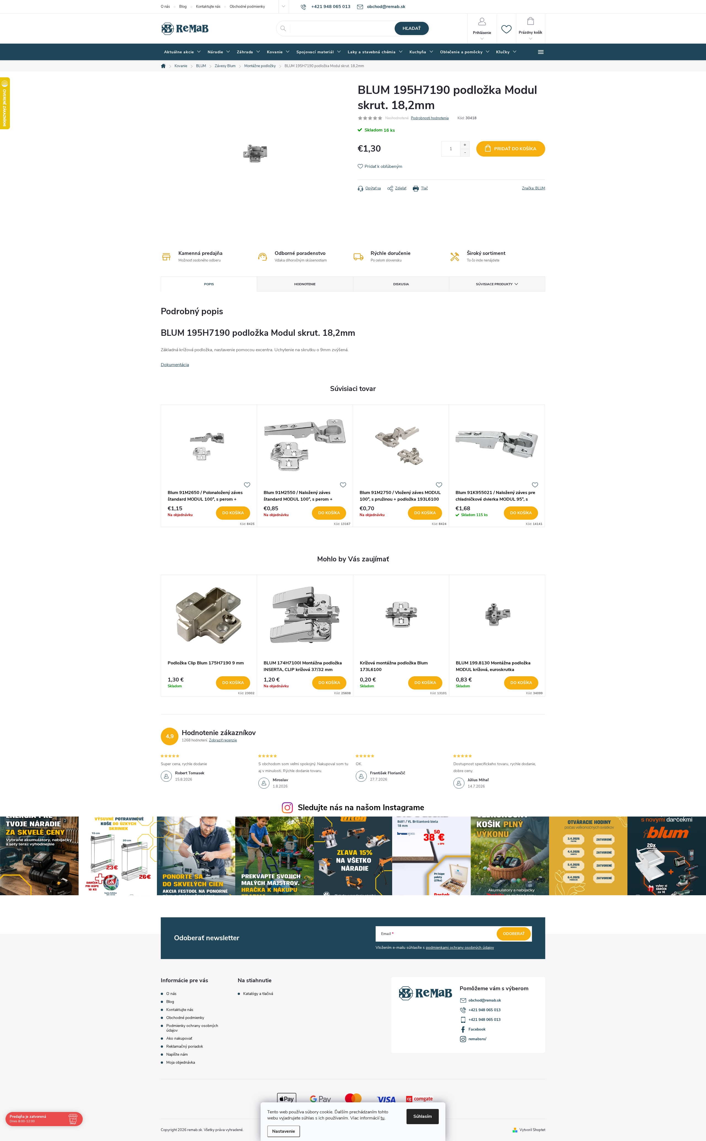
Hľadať (412, 28)
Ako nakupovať (179, 1038)
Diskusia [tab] (401, 284)
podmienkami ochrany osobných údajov (460, 947)
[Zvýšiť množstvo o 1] (464, 145)
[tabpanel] (209, 466)
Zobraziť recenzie (223, 740)
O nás (165, 6)
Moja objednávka (180, 1062)
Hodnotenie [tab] (304, 284)
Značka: (533, 188)
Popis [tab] (209, 284)
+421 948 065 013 (485, 1010)
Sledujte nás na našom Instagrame (361, 807)
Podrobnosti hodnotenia (430, 118)
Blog (183, 6)
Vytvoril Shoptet (532, 1129)
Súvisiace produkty (494, 284)
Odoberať (514, 933)
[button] (209, 683)
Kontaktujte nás (208, 6)
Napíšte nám (177, 1054)
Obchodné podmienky (247, 6)
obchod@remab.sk (485, 1000)
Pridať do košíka (515, 149)
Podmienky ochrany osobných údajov (192, 1028)
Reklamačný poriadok (184, 1046)
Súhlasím (422, 1116)
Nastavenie (283, 1131)
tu (382, 1118)
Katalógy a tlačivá (258, 994)
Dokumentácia (175, 365)
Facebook (477, 1029)
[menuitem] (182, 52)
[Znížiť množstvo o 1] (464, 152)
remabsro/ (477, 1039)
